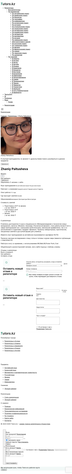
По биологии (17, 17)
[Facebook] (70, 426)
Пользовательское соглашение (15, 411)
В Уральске (16, 89)
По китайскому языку (20, 30)
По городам (12, 57)
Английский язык (10, 368)
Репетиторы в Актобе (12, 350)
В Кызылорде (17, 74)
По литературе (17, 34)
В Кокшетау (16, 70)
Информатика (9, 382)
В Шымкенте (16, 92)
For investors (9, 416)
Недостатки (40, 307)
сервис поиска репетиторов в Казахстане (34, 424)
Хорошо (4, 469)
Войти (8, 444)
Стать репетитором (11, 397)
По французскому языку (21, 49)
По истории (16, 25)
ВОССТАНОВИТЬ (12, 463)
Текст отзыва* (40, 315)
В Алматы (15, 59)
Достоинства (40, 298)
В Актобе (15, 64)
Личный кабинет (10, 389)
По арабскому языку (19, 15)
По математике (18, 36)
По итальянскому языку (21, 27)
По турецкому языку (19, 45)
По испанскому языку (20, 23)
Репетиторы (9, 8)
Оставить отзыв (64, 291)
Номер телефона (31, 269)
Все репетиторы (14, 10)
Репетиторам (9, 105)
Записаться (5, 164)
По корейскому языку (20, 32)
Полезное (8, 98)
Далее (65, 263)
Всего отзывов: (6, 252)
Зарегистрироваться (61, 450)
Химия (6, 379)
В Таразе (15, 83)
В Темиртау (16, 85)
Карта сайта (8, 418)
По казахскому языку (20, 29)
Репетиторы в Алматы (12, 343)
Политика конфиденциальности (15, 413)
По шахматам (17, 55)
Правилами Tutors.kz (44, 329)
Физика (7, 377)
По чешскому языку (19, 53)
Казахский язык (10, 370)
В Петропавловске (19, 77)
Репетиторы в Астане (12, 341)
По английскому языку (20, 13)
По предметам (13, 12)
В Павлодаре (17, 75)
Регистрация (21, 434)
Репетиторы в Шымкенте (13, 346)
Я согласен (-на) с (44, 328)
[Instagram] (64, 426)
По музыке (16, 38)
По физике (16, 47)
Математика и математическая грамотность (20, 372)
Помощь (7, 406)
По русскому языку (19, 44)
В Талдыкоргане (18, 81)
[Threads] (67, 426)
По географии (17, 19)
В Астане (15, 60)
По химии (15, 51)
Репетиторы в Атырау (12, 348)
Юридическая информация (14, 409)
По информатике (18, 21)
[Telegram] (61, 426)
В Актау (15, 62)
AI (5, 96)
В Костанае (16, 72)
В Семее (15, 79)
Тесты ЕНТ (8, 94)
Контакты (7, 420)
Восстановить (23, 442)
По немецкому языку (20, 40)
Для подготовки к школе (21, 42)
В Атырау (15, 66)
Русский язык (9, 375)
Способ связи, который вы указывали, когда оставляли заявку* (44, 262)
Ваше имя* (39, 288)
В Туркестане (17, 87)
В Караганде (16, 68)
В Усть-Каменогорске (20, 91)
